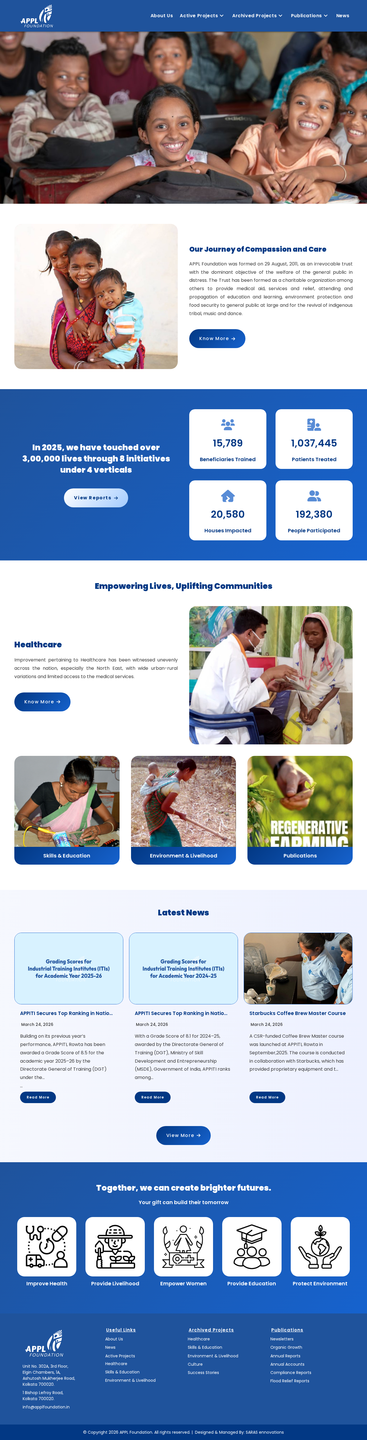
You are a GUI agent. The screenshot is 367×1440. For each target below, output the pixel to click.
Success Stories (203, 1372)
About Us (114, 1339)
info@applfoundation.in (46, 1407)
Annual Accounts (287, 1364)
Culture (195, 1364)
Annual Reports (285, 1356)
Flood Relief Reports (289, 1381)
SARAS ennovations (265, 1432)
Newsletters (282, 1339)
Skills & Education (122, 1372)
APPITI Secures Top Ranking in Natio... (66, 1013)
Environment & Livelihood (130, 1380)
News (110, 1347)
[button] (217, 338)
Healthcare (116, 1364)
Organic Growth (286, 1347)
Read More (38, 1097)
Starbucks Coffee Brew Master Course (297, 1013)
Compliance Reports (290, 1372)
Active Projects (120, 1356)
